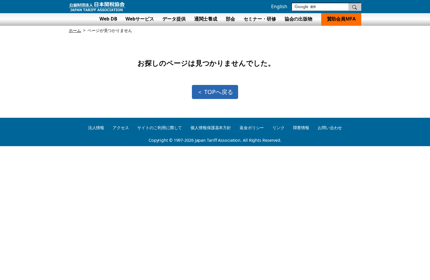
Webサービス (139, 19)
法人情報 (96, 127)
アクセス (121, 127)
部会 (230, 19)
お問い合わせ (330, 127)
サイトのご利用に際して (159, 127)
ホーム (75, 30)
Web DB (108, 19)
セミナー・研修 (260, 19)
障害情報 (301, 127)
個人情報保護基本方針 (210, 127)
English (279, 6)
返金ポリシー (252, 127)
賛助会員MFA (341, 19)
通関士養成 (206, 19)
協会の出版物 (301, 19)
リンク (278, 127)
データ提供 (174, 19)
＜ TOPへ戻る (215, 92)
